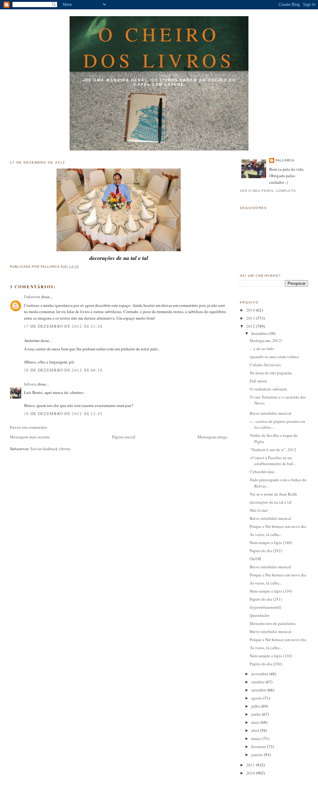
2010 (251, 773)
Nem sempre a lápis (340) (271, 542)
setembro (259, 690)
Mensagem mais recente (30, 437)
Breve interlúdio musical (270, 413)
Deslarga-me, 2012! (266, 340)
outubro (258, 682)
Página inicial (123, 437)
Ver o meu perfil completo (268, 190)
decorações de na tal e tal (271, 502)
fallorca (30, 384)
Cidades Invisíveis (265, 364)
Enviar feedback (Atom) (50, 448)
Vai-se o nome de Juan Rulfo (273, 494)
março (256, 738)
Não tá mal (259, 510)
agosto (257, 698)
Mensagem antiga (212, 437)
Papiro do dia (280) (266, 664)
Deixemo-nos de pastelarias (273, 623)
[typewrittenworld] (265, 607)
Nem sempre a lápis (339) (271, 591)
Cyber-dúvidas (262, 471)
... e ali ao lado (262, 348)
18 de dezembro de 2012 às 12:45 (63, 413)
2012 (251, 326)
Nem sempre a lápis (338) (271, 655)
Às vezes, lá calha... (266, 534)
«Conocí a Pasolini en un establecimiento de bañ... (273, 461)
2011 (251, 765)
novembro (260, 674)
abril (255, 730)
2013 (251, 318)
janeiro (257, 754)
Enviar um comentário (28, 427)
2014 (251, 310)
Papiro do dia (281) (266, 599)
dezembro (260, 333)
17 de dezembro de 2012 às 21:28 (63, 326)
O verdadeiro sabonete (268, 389)
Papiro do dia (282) (266, 550)
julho (256, 706)
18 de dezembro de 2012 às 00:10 (63, 370)
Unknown (32, 296)
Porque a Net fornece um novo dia (278, 526)
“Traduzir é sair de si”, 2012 (273, 449)
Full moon (258, 381)
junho (256, 714)
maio (256, 722)
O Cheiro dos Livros (159, 47)
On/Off (255, 558)
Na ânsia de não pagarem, (271, 373)
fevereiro (259, 746)
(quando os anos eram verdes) (274, 356)
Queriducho (260, 615)
